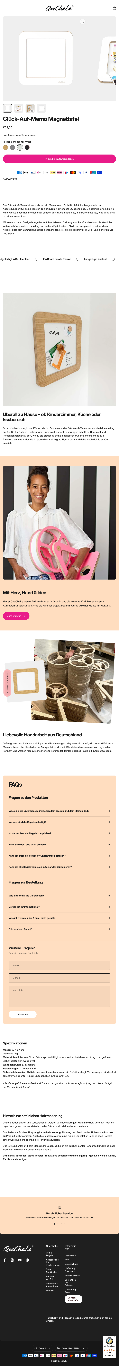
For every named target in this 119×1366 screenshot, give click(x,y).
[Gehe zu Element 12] (41, 108)
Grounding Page (70, 1291)
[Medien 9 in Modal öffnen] (82, 21)
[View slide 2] (57, 1224)
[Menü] (114, 1337)
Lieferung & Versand (70, 1269)
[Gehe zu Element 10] (18, 108)
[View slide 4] (64, 1224)
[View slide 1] (54, 1224)
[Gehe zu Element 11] (30, 108)
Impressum (70, 1255)
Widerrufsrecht (73, 1275)
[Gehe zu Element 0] (7, 108)
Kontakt (50, 1290)
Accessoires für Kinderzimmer (53, 1262)
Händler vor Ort (50, 1277)
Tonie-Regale (49, 1254)
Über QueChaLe (51, 1270)
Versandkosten (28, 135)
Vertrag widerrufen (73, 1299)
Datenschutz (71, 1264)
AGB (67, 1259)
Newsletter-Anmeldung (52, 1285)
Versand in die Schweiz (70, 1282)
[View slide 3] (61, 1224)
